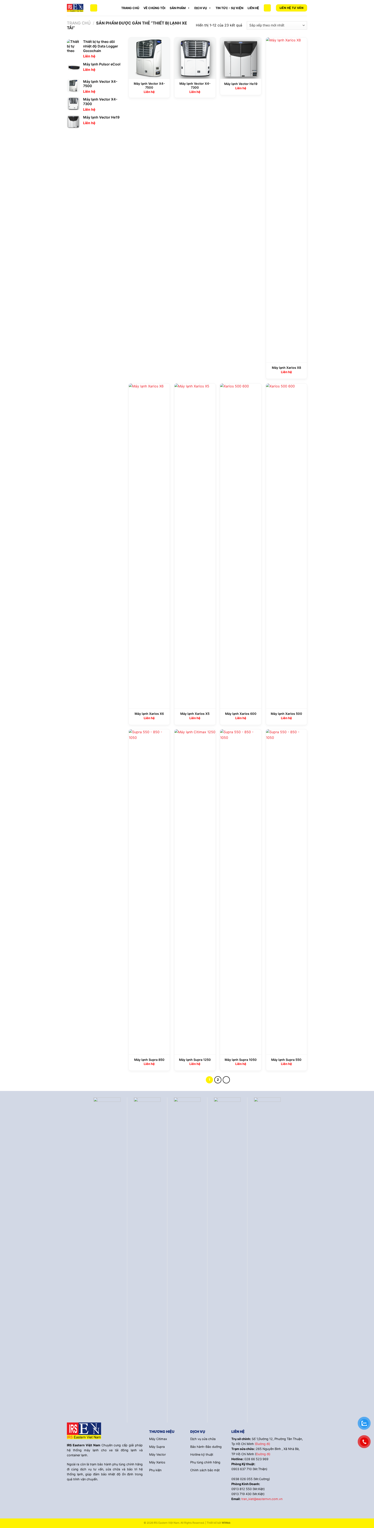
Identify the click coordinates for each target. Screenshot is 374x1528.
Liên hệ (253, 8)
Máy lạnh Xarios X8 (286, 367)
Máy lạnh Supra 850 (149, 1059)
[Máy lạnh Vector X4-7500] (149, 58)
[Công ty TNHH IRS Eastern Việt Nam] (75, 8)
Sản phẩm (178, 8)
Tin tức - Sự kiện (229, 8)
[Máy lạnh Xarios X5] (195, 546)
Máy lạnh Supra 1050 (241, 1059)
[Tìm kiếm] (267, 7)
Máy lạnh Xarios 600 (240, 713)
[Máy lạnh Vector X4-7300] (195, 58)
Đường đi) (263, 1454)
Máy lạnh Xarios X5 (195, 713)
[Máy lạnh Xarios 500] (286, 546)
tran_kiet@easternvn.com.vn (261, 1499)
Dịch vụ (200, 8)
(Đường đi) (262, 1444)
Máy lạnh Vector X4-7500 (149, 85)
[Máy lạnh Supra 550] (286, 891)
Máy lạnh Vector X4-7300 (195, 85)
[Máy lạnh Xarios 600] (240, 546)
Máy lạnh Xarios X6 (149, 713)
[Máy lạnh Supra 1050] (240, 891)
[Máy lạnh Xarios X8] (286, 199)
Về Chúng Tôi (154, 8)
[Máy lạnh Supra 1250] (195, 891)
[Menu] (93, 7)
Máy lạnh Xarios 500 (286, 713)
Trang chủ (130, 8)
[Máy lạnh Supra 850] (149, 891)
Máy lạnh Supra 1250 (195, 1059)
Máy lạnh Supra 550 (286, 1059)
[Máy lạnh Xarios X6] (149, 546)
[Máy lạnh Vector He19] (240, 58)
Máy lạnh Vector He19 (240, 84)
